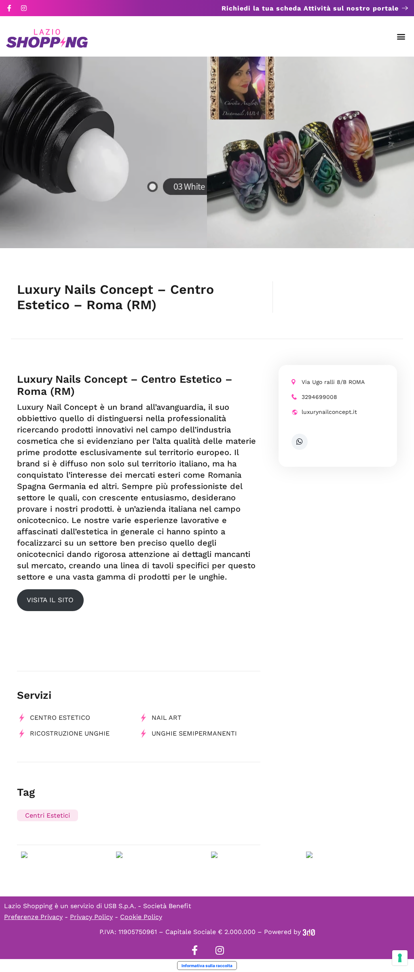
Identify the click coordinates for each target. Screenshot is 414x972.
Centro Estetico (60, 717)
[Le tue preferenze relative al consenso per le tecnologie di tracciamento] (400, 958)
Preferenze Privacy (33, 917)
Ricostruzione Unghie (70, 733)
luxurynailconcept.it (329, 412)
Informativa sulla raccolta (207, 965)
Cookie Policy (141, 917)
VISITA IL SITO (50, 600)
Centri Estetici (47, 815)
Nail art (167, 717)
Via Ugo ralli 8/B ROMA (333, 382)
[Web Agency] (309, 932)
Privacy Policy (91, 917)
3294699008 (319, 397)
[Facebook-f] (9, 8)
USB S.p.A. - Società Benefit (147, 906)
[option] (103, 152)
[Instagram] (24, 8)
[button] (401, 36)
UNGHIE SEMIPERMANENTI (194, 733)
